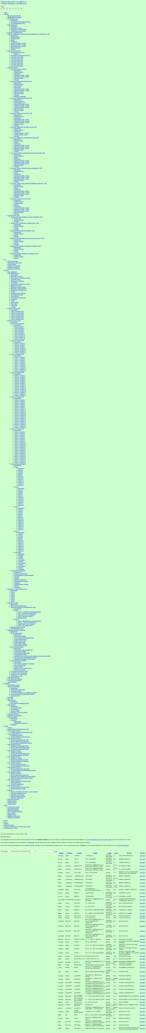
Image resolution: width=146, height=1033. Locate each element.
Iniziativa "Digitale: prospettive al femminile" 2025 (24, 253)
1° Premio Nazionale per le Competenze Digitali (23, 692)
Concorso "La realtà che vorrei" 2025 (21, 198)
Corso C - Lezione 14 (20, 369)
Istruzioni (16, 54)
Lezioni (16, 610)
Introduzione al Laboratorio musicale (20, 278)
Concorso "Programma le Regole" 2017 (21, 81)
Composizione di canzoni (21, 581)
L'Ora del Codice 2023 (17, 64)
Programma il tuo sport (17, 294)
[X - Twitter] (16, 10)
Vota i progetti (18, 86)
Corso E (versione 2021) (17, 317)
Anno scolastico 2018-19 (14, 762)
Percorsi (6, 270)
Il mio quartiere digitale (20, 639)
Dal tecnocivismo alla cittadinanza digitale (25, 657)
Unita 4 (13, 596)
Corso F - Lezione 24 (20, 456)
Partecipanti (14, 41)
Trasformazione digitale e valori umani (24, 659)
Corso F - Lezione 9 (19, 439)
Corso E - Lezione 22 (20, 421)
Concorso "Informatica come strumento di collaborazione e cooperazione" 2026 (28, 34)
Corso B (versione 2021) (17, 313)
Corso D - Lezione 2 (19, 375)
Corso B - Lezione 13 (20, 352)
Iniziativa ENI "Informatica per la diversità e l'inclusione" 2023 (27, 238)
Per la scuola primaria (16, 633)
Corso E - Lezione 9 (19, 407)
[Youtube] (7, 10)
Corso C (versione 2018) (17, 354)
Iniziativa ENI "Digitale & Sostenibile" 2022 (23, 230)
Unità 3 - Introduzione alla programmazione (29, 611)
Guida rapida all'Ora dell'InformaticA (21, 22)
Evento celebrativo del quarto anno (20, 769)
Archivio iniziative (12, 717)
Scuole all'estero (11, 264)
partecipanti (31, 842)
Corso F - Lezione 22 (20, 453)
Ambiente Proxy (15, 38)
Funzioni (16, 578)
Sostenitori (13, 724)
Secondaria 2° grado (12, 602)
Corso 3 (16, 506)
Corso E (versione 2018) (17, 397)
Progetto (6, 14)
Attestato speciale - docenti (21, 133)
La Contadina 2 (22, 563)
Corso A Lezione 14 (19, 339)
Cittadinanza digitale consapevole (16, 630)
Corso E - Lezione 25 (20, 426)
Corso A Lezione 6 (19, 331)
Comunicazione (11, 804)
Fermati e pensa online (20, 640)
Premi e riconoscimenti (13, 686)
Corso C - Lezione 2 (19, 357)
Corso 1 (16, 467)
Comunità (6, 683)
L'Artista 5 (20, 567)
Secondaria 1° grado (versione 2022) (17, 589)
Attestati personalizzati (13, 677)
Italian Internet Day (16, 782)
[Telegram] (19, 10)
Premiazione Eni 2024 (17, 735)
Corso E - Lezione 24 (20, 424)
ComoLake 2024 (15, 695)
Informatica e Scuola (16, 28)
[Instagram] (13, 10)
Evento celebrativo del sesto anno (20, 761)
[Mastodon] (22, 10)
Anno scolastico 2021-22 (14, 744)
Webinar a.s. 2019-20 (16, 758)
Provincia (69, 853)
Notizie (6, 726)
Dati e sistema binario (20, 665)
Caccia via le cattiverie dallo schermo (24, 637)
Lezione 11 (20, 479)
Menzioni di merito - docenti (18, 44)
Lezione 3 (20, 470)
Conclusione (21, 569)
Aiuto (5, 805)
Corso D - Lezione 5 (19, 378)
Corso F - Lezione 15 (20, 444)
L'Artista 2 (20, 558)
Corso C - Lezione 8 (19, 363)
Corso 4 (16, 531)
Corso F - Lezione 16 (20, 445)
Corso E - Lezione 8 (19, 406)
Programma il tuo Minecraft (18, 293)
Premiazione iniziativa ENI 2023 (19, 740)
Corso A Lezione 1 (19, 326)
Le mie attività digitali (20, 651)
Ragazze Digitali (15, 711)
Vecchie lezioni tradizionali (18, 570)
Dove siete (10, 698)
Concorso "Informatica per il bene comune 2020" (24, 127)
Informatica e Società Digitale (19, 29)
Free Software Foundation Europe (20, 703)
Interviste (9, 790)
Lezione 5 (20, 473)
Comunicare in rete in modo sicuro (23, 650)
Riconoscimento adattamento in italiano (21, 743)
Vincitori (13, 49)
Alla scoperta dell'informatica (18, 605)
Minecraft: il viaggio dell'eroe (18, 288)
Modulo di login (11, 814)
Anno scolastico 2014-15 (14, 785)
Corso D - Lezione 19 (20, 395)
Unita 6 (13, 599)
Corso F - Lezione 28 (20, 462)
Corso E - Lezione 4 (19, 401)
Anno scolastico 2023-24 (14, 733)
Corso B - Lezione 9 (19, 348)
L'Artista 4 (20, 564)
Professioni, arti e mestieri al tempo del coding (23, 776)
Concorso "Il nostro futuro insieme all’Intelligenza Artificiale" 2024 (29, 183)
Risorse (13, 40)
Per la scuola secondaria (17, 647)
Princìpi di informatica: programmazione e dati (23, 607)
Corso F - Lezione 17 (20, 447)
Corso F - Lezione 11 (20, 441)
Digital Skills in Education (18, 689)
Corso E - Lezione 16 (20, 413)
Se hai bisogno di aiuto (13, 807)
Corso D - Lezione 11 (20, 387)
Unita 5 (13, 598)
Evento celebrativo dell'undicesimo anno (21, 732)
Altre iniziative (11, 704)
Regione (61, 853)
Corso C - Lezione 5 (19, 360)
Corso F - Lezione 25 (20, 458)
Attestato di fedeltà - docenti (18, 43)
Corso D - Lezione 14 (20, 390)
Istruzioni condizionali (20, 579)
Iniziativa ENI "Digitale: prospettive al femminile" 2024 (26, 246)
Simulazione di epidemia (17, 281)
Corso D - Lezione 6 (19, 380)
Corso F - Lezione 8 (19, 438)
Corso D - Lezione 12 (20, 389)
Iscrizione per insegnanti (13, 265)
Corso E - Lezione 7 (19, 404)
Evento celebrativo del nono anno (20, 741)
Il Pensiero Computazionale (14, 32)
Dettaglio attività (22, 618)
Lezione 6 (20, 493)
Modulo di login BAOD (13, 816)
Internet (16, 586)
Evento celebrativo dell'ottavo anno (20, 747)
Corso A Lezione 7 (19, 333)
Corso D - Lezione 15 (20, 392)
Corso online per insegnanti (14, 679)
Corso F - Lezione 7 (19, 436)
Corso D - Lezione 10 (20, 386)
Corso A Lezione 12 (19, 337)
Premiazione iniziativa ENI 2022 (19, 746)
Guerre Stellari (15, 296)
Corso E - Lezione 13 (20, 410)
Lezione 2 (20, 509)
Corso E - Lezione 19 (20, 416)
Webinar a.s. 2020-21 (16, 752)
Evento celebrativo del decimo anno (20, 737)
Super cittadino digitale (20, 644)
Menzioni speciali (19, 93)
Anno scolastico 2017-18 (14, 767)
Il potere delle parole (19, 642)
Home (5, 12)
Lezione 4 (20, 471)
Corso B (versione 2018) (17, 340)
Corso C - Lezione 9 (19, 365)
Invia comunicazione (13, 808)
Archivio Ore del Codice (14, 50)
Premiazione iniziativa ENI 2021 (19, 755)
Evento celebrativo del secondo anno (20, 781)
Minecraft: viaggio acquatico (18, 287)
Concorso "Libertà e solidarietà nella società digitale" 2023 (26, 168)
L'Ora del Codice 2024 (17, 66)
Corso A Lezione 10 (19, 334)
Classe (116, 853)
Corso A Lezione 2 (19, 328)
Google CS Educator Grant (18, 764)
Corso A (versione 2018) (17, 323)
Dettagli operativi (15, 37)
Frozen (13, 301)
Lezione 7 (20, 474)
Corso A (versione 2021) (17, 311)
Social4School (15, 709)
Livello (109, 853)
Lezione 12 (21, 520)
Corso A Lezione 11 (19, 336)
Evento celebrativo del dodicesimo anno (18, 729)
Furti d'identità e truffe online (22, 653)
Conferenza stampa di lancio (18, 788)
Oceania (13, 291)
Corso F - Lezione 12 (20, 442)
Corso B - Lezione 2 (19, 343)
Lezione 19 (21, 505)
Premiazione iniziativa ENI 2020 (19, 759)
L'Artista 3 (20, 561)
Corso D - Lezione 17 (20, 393)
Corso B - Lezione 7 (19, 346)
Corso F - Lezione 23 (20, 454)
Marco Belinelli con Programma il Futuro (22, 778)
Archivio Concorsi (12, 67)
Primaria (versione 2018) (14, 320)
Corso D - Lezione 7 (19, 381)
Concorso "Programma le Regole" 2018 (21, 98)
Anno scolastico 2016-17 (14, 772)
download (142, 855)
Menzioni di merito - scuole (18, 46)
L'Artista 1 (20, 557)
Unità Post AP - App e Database (26, 615)
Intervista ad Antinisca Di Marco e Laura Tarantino (24, 791)
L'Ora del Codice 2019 (17, 58)
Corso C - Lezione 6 (19, 361)
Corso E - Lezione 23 (20, 422)
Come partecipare (12, 272)
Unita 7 (13, 601)
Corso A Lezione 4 (19, 329)
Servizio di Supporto (123, 845)
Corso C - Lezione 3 (19, 358)
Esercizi (16, 619)
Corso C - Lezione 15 (20, 371)
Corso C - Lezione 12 (20, 368)
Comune (79, 853)
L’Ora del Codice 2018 (17, 57)
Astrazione (17, 583)
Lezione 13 (21, 480)
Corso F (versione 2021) (17, 319)
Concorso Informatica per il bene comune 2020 (98, 839)
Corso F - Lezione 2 (19, 432)
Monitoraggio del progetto (14, 17)
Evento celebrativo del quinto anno (20, 765)
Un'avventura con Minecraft (18, 297)
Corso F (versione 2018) (17, 429)
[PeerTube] (10, 10)
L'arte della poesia (15, 279)
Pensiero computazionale (20, 573)
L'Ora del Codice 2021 (17, 61)
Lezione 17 (21, 503)
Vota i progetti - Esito (20, 102)
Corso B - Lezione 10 (20, 349)
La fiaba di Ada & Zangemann (19, 672)
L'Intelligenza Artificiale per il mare (20, 284)
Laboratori (13, 720)
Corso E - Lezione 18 (20, 415)
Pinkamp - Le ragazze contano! (19, 712)
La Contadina (21, 560)
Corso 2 (16, 486)
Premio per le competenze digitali (20, 749)
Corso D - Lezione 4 (19, 377)
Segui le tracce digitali (20, 636)
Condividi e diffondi (12, 714)
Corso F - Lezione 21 (20, 451)
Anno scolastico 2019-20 (14, 756)
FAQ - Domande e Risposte (14, 811)
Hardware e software (19, 669)
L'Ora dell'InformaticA (13, 273)
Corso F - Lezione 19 (20, 448)
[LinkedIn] (5, 10)
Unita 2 (13, 593)
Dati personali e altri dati (20, 645)
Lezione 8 (20, 476)
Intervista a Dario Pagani (17, 794)
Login (2, 6)
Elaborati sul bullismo (20, 96)
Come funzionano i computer (18, 660)
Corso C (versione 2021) (17, 314)
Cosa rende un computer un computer (24, 663)
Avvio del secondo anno (17, 784)
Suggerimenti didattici (13, 810)
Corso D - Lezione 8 (19, 383)
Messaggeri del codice (13, 799)
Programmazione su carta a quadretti (24, 575)
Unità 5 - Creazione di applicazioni (27, 613)
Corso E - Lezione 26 (20, 427)
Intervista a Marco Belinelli (18, 796)
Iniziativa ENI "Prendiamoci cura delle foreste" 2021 (25, 223)
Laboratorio (14, 305)
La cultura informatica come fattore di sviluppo (23, 770)
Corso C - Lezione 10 (20, 366)
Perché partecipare (12, 25)
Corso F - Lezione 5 (19, 435)
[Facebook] (2, 10)
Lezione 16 (21, 483)
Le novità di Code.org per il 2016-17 (20, 55)
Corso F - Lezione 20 (20, 450)
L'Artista (13, 307)
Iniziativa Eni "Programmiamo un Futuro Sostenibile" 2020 (26, 217)
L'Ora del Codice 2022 (17, 63)
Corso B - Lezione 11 (20, 351)
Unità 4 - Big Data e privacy (25, 616)
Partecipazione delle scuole (14, 262)
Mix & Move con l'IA (16, 276)
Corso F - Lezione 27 (20, 461)
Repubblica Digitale (16, 691)
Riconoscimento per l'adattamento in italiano (22, 694)
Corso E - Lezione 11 (20, 409)
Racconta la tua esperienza (14, 715)
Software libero (11, 700)
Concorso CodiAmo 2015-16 (18, 69)
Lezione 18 (21, 485)
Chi (5, 259)
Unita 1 (13, 592)
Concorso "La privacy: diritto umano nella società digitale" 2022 (28, 153)
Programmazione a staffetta (21, 584)
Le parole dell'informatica (14, 680)
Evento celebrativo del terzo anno (20, 775)
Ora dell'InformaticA (13, 18)
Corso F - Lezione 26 (20, 459)
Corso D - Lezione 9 (19, 384)
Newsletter (10, 697)
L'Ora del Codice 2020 (17, 60)
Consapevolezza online (20, 654)
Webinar (9, 727)
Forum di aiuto (11, 813)
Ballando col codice (16, 285)
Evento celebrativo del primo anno (20, 787)
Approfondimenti (12, 682)
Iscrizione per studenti (13, 267)
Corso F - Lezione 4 (19, 433)
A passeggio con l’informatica (19, 674)
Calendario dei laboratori (20, 723)
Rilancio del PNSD (16, 773)
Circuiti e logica (18, 666)
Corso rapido (17, 552)
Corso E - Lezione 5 (19, 403)
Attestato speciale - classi (20, 134)
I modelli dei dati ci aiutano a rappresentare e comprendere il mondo (32, 656)
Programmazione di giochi (18, 627)
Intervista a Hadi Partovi (17, 797)
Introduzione (14, 20)
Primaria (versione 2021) (14, 308)
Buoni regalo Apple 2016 (17, 52)
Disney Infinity (15, 302)
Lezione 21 (21, 529)
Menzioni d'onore (15, 47)
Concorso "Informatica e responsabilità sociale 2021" (25, 137)
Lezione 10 (21, 477)
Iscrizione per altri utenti (13, 268)
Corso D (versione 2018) (17, 372)
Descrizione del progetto (13, 15)
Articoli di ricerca (12, 802)
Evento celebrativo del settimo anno (20, 753)
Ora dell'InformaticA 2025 (18, 23)
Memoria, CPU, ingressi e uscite (22, 668)
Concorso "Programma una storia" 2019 (21, 113)
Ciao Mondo (14, 282)
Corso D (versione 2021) (17, 316)
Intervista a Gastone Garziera (18, 793)
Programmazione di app (17, 628)
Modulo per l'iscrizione (13, 817)
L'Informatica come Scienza (18, 31)
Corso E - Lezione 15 (20, 412)
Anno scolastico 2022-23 (14, 738)
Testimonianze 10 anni (13, 685)
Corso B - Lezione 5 (19, 345)
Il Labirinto (14, 299)
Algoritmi (16, 576)
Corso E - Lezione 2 (19, 400)
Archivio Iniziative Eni (13, 215)
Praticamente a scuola (16, 676)
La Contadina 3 (22, 566)
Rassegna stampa (12, 801)
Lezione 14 (21, 482)
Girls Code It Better (16, 708)
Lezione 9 (20, 540)
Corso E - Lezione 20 (20, 418)
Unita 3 (13, 595)
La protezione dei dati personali (19, 671)
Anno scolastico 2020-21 (14, 750)
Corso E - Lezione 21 (20, 419)
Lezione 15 (21, 525)
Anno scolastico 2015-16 (14, 779)
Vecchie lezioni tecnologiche (18, 464)
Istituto (95, 853)
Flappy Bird (14, 304)
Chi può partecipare (12, 261)
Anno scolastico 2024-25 (14, 730)
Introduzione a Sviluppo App (18, 290)
